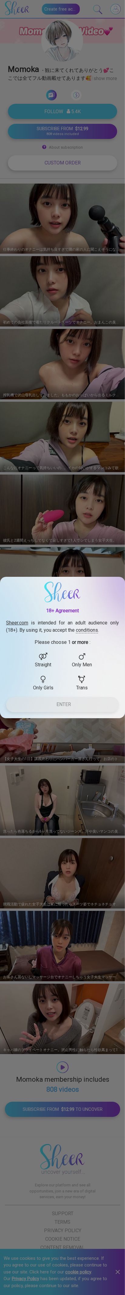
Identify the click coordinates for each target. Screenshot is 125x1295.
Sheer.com (17, 623)
